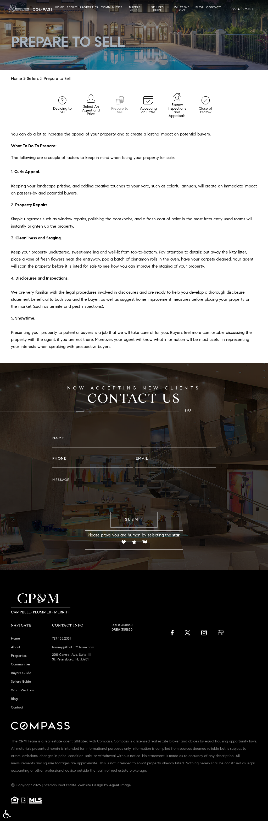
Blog (200, 7)
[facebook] (172, 634)
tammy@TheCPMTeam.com (73, 647)
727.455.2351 (242, 9)
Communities (111, 7)
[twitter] (187, 634)
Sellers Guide (157, 9)
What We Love (181, 9)
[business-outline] (221, 634)
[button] (7, 814)
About (71, 7)
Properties (89, 7)
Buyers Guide (134, 9)
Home (59, 7)
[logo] (30, 9)
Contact (213, 7)
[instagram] (204, 634)
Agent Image (120, 785)
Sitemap (50, 785)
